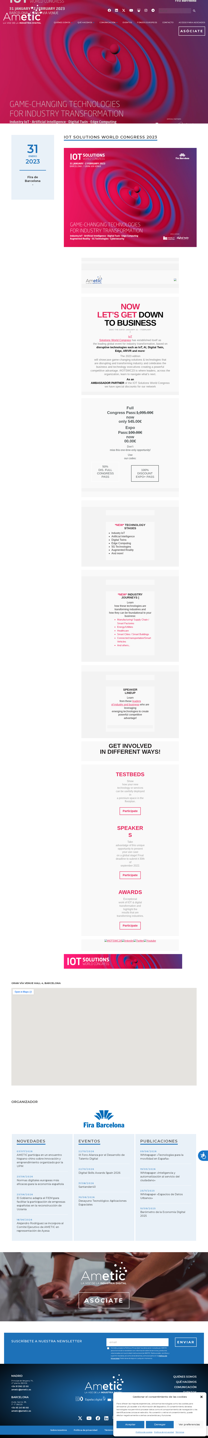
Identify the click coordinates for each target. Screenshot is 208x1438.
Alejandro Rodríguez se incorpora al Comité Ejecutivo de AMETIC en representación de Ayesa (40, 1227)
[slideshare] (138, 10)
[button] (201, 1396)
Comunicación (107, 22)
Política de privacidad (164, 1432)
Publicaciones (159, 1141)
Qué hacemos (85, 22)
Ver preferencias (189, 1424)
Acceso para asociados (192, 22)
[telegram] (153, 10)
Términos (180, 1432)
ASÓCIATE (191, 31)
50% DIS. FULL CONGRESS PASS (105, 471)
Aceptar (130, 1424)
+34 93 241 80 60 (20, 1407)
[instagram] (145, 10)
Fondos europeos (147, 22)
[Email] (137, 1342)
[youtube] (131, 10)
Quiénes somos (62, 22)
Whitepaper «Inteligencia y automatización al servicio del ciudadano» (160, 1176)
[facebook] (109, 10)
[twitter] (123, 10)
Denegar (160, 1424)
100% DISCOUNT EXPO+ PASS (145, 473)
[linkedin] (116, 10)
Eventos (127, 22)
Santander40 (87, 1186)
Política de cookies (144, 1432)
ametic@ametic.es (21, 1389)
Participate (130, 811)
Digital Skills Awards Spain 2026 (99, 1172)
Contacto (168, 22)
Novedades (31, 1141)
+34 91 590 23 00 (20, 1386)
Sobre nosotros (58, 1430)
